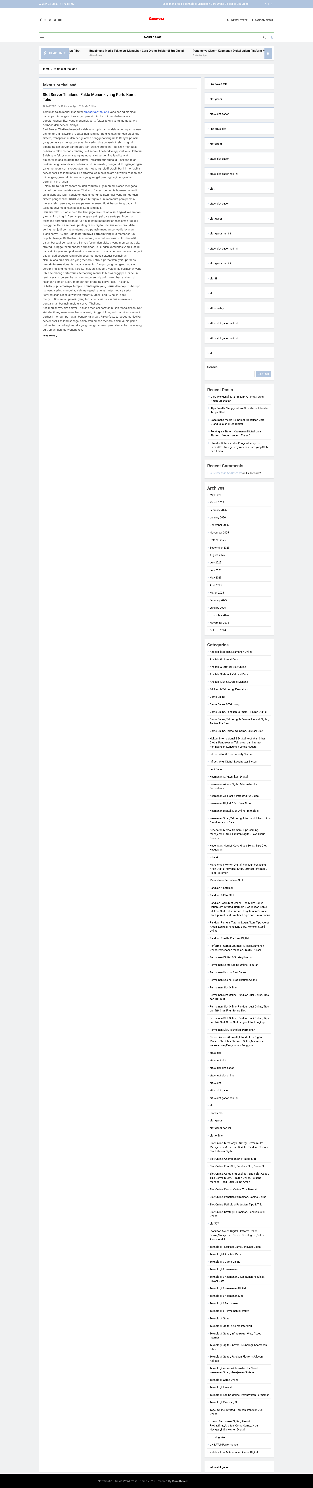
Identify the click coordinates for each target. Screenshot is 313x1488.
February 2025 (218, 600)
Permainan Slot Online (223, 987)
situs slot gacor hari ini (224, 173)
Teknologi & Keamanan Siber (227, 1295)
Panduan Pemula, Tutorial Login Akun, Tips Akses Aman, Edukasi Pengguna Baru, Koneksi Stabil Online (240, 926)
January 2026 (218, 517)
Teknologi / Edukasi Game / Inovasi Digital (235, 1246)
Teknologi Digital (220, 1318)
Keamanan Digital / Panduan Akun (230, 803)
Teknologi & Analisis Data (225, 1254)
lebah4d (214, 857)
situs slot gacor (219, 114)
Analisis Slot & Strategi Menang (229, 681)
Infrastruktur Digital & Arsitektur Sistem (233, 761)
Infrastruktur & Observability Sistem (231, 754)
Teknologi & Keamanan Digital (228, 1288)
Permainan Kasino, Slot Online (228, 972)
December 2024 (219, 615)
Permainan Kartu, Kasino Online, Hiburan (234, 964)
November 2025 (219, 532)
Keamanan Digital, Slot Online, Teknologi (234, 810)
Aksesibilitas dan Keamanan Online (231, 651)
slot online (216, 1135)
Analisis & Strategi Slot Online (228, 667)
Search (212, 367)
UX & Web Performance (224, 1444)
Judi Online (216, 769)
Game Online (217, 696)
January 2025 (218, 607)
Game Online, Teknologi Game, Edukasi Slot (236, 731)
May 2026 (215, 495)
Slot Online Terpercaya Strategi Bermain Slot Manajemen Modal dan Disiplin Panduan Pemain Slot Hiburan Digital (239, 1147)
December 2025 (219, 525)
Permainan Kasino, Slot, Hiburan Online (233, 980)
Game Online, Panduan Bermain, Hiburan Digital (238, 712)
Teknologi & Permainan (224, 1303)
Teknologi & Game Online (225, 1261)
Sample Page (152, 37)
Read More (49, 335)
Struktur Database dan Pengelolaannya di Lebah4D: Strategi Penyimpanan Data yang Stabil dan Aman (240, 447)
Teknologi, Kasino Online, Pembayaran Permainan (239, 1395)
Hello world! (253, 473)
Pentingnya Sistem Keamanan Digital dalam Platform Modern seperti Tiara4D (202, 4)
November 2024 (219, 622)
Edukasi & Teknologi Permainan (229, 689)
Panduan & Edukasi (221, 888)
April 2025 (216, 585)
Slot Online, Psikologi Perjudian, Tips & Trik (236, 1204)
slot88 (213, 278)
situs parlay (217, 308)
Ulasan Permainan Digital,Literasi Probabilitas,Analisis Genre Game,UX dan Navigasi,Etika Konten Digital (234, 1425)
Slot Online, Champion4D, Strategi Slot (233, 1158)
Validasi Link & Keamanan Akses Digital (234, 1452)
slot (212, 188)
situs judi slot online (222, 1075)
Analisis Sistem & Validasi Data (229, 674)
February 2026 (218, 510)
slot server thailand (96, 112)
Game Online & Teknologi (225, 704)
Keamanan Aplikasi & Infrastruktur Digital (234, 796)
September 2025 (219, 547)
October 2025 (218, 540)
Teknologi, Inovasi (221, 1387)
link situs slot (218, 128)
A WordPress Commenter (226, 473)
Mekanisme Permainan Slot (226, 880)
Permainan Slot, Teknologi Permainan (232, 1029)
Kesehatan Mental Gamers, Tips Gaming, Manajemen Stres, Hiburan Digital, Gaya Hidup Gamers (237, 834)
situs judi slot (218, 1060)
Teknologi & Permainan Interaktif (229, 1311)
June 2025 (216, 570)
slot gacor (216, 99)
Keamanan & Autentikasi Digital (229, 776)
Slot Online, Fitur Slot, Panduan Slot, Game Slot (238, 1166)
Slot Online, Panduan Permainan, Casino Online (238, 1197)
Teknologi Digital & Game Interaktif (231, 1326)
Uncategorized (218, 1437)
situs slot (215, 1083)
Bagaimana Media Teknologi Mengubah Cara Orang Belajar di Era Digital (97, 50)
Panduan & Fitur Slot (222, 895)
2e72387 (51, 106)
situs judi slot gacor (222, 1068)
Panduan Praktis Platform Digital (229, 938)
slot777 (214, 1223)
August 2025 (217, 555)
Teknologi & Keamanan (223, 1269)
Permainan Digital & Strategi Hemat (231, 957)
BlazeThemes (180, 1481)
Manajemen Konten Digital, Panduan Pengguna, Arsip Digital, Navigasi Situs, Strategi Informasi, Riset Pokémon (238, 868)
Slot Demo (216, 1113)
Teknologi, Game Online (224, 1379)
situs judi (215, 1052)
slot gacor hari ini (220, 233)
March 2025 (217, 592)
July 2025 (215, 562)
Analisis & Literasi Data (224, 659)
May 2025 (215, 577)
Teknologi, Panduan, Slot (224, 1402)
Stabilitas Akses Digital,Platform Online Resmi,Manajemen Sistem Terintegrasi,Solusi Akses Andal (237, 1235)
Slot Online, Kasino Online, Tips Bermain (234, 1189)
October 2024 (218, 630)
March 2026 (217, 502)
